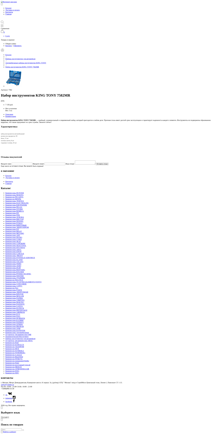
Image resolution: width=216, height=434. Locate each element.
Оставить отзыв (102, 164)
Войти (9, 432)
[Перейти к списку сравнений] (2, 26)
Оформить (17, 46)
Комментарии (10, 116)
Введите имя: (6, 164)
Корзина (8, 46)
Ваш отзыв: (70, 164)
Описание (9, 114)
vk (6, 395)
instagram (9, 398)
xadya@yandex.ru (7, 385)
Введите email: (38, 164)
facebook (8, 402)
